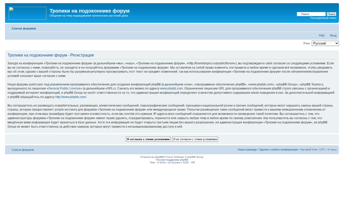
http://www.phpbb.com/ (70, 97)
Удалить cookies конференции (278, 149)
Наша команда (247, 149)
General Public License (64, 88)
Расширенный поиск (323, 17)
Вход (333, 35)
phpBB (159, 157)
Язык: (307, 43)
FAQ (322, 35)
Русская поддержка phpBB (172, 159)
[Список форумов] (28, 12)
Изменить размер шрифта (332, 27)
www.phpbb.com (171, 88)
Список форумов (24, 28)
